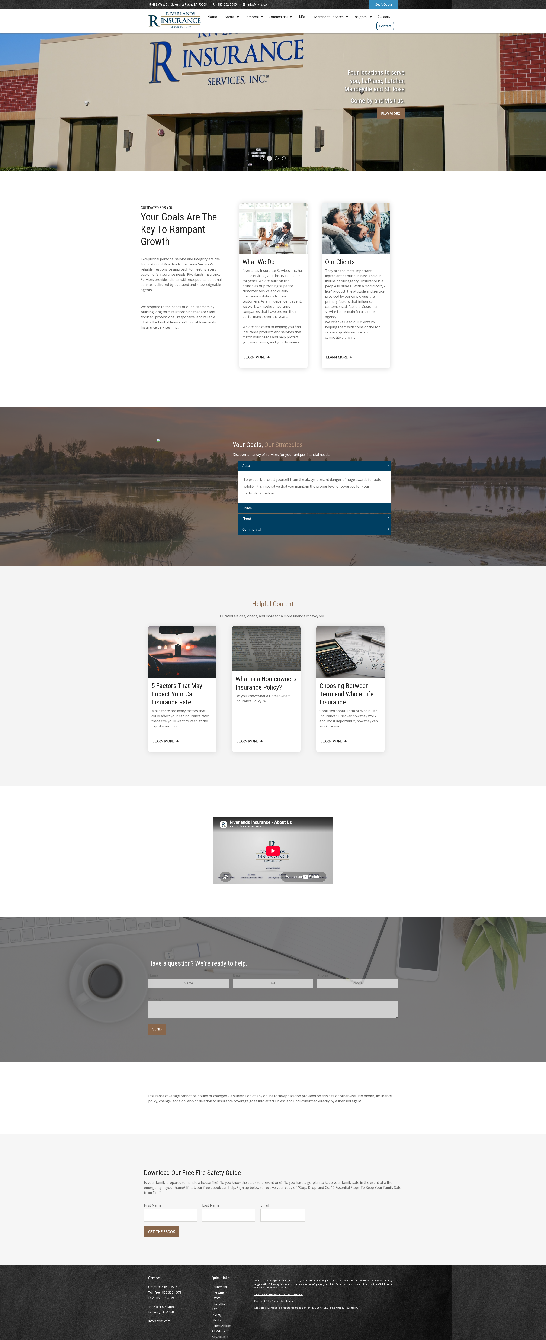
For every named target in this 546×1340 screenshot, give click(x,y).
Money (216, 1314)
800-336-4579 (171, 1292)
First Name (152, 1205)
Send (157, 1029)
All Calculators (221, 1337)
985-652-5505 (227, 4)
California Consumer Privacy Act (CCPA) (369, 1280)
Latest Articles (221, 1326)
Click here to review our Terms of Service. (278, 1294)
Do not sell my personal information (356, 1284)
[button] (212, 16)
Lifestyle (217, 1320)
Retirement (219, 1287)
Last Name (210, 1205)
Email (237, 975)
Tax (214, 1309)
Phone (322, 975)
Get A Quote (383, 4)
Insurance (218, 1303)
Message (155, 998)
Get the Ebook (161, 1231)
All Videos (218, 1331)
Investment (219, 1292)
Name (153, 975)
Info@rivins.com (258, 4)
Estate (216, 1298)
